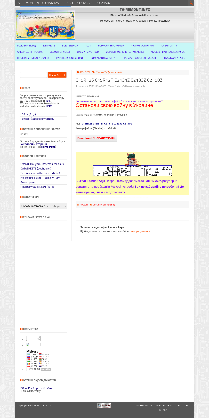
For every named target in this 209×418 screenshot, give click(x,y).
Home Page (48, 147)
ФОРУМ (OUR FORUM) (142, 45)
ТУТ (47, 100)
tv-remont (83, 86)
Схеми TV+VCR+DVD (88, 51)
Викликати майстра (103, 58)
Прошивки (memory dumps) (33, 58)
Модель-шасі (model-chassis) (168, 51)
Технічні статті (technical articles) (40, 173)
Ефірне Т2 (49, 45)
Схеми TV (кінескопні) (109, 72)
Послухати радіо (174, 58)
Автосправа (27, 182)
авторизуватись (140, 231)
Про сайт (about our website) (139, 58)
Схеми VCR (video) (60, 51)
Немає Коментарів (135, 86)
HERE (49, 106)
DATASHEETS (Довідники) (69, 58)
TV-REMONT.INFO (135, 9)
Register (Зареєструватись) (37, 119)
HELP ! (88, 45)
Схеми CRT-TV (169, 45)
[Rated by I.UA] (33, 345)
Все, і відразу (70, 45)
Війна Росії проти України (36, 388)
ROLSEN (85, 72)
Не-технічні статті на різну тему (40, 178)
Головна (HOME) (26, 45)
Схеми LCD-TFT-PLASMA (29, 51)
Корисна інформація (111, 45)
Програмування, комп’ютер (37, 187)
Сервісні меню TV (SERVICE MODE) (125, 51)
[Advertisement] (135, 30)
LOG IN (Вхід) (28, 114)
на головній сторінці (33, 144)
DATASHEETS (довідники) (35, 168)
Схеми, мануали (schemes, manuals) (42, 164)
